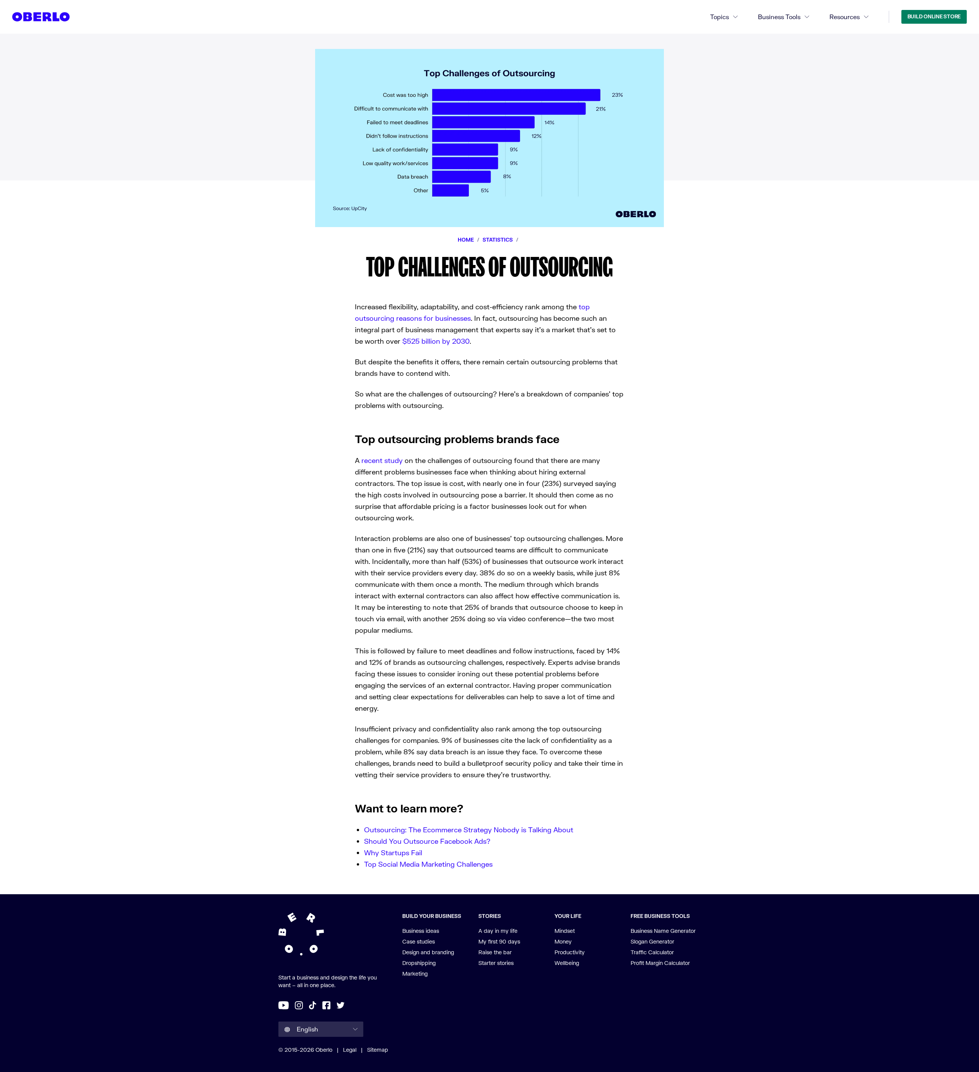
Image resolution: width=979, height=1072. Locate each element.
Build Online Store (934, 16)
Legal (349, 1049)
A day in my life (497, 930)
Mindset (565, 930)
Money (563, 941)
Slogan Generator (652, 941)
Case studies (418, 941)
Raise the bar (495, 952)
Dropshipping (419, 963)
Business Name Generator (663, 930)
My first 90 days (499, 941)
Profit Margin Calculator (660, 963)
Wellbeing (567, 963)
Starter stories (496, 963)
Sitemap (377, 1049)
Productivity (570, 952)
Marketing (415, 973)
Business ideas (420, 930)
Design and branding (428, 952)
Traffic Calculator (652, 952)
